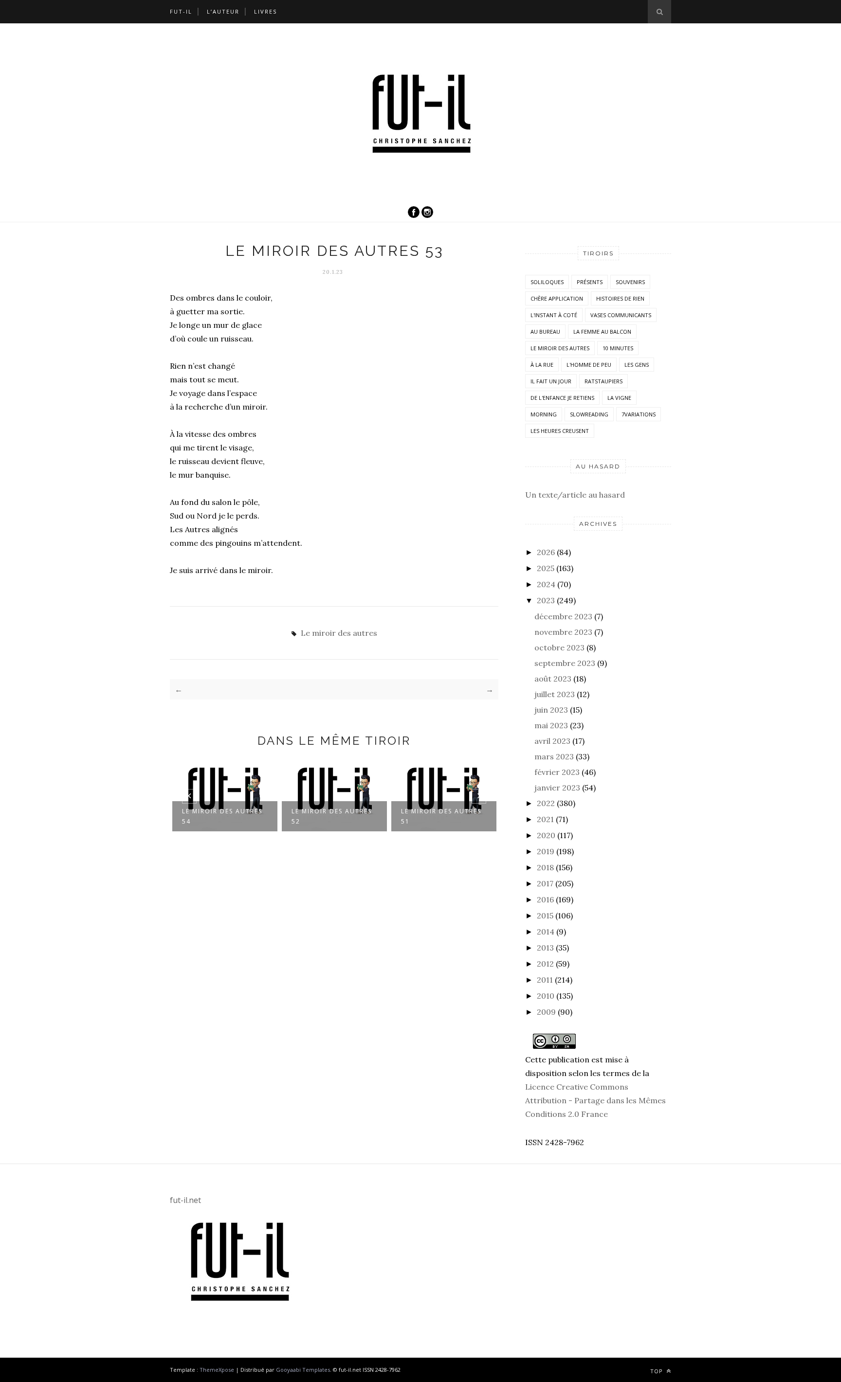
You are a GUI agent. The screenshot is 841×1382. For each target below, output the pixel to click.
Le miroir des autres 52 (332, 816)
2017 (545, 883)
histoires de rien (620, 298)
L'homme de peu (589, 364)
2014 (545, 931)
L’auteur (223, 11)
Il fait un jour (550, 381)
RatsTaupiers (603, 381)
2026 (546, 552)
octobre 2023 (559, 647)
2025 (545, 568)
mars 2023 (554, 756)
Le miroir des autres (339, 633)
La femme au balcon (602, 331)
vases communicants (620, 315)
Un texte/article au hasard (575, 495)
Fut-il (181, 11)
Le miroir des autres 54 (222, 816)
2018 (545, 867)
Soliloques (547, 282)
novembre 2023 (563, 632)
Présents (590, 282)
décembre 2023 (563, 616)
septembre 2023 (564, 663)
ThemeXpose (217, 1369)
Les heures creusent (559, 430)
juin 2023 (551, 710)
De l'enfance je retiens (562, 397)
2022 (546, 803)
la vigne (619, 397)
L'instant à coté (553, 315)
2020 (546, 835)
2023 (546, 600)
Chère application (556, 298)
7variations (639, 414)
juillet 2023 (554, 694)
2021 (545, 819)
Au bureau (545, 331)
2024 (546, 584)
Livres (265, 11)
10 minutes (618, 348)
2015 (545, 915)
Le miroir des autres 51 (441, 816)
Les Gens (636, 364)
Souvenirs (630, 282)
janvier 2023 (557, 787)
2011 (545, 980)
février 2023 (557, 772)
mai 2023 (551, 725)
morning (543, 414)
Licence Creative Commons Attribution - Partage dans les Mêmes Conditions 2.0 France (595, 1100)
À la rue (541, 364)
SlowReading (589, 414)
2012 (545, 964)
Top (657, 1371)
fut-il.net (185, 1200)
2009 (546, 1012)
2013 (545, 947)
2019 (545, 851)
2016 (545, 899)
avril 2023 (552, 741)
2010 (545, 996)
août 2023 (552, 678)
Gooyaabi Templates (303, 1369)
